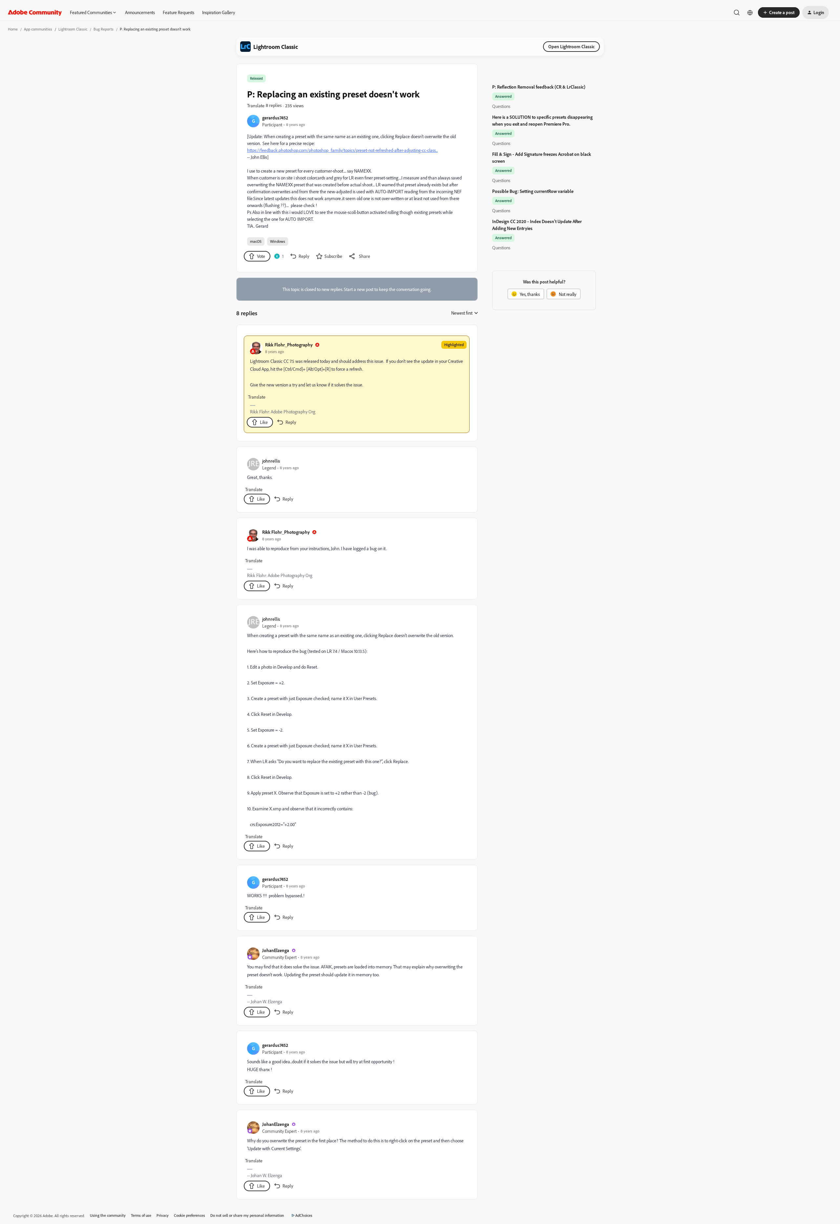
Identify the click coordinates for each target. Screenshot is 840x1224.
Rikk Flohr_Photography (289, 344)
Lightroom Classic (72, 29)
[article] (357, 384)
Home (13, 29)
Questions (501, 106)
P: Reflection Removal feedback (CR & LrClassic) (538, 87)
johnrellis (271, 461)
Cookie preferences (189, 1215)
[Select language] (750, 12)
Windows (277, 241)
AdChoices (303, 1215)
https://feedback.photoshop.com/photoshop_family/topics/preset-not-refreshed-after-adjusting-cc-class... (342, 150)
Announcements (140, 12)
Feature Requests (178, 12)
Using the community (108, 1215)
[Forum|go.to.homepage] (35, 12)
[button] (779, 12)
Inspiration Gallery (218, 12)
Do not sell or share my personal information (247, 1215)
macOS (256, 241)
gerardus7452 (275, 117)
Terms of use (141, 1215)
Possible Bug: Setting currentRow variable (533, 191)
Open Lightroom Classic (571, 46)
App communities (38, 29)
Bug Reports (104, 29)
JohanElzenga (275, 950)
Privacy (163, 1215)
